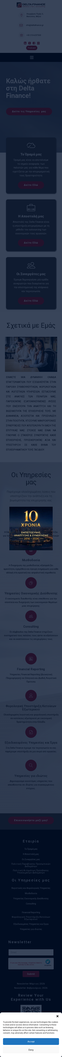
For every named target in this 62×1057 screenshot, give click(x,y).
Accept (31, 1041)
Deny (31, 1050)
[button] (57, 1016)
